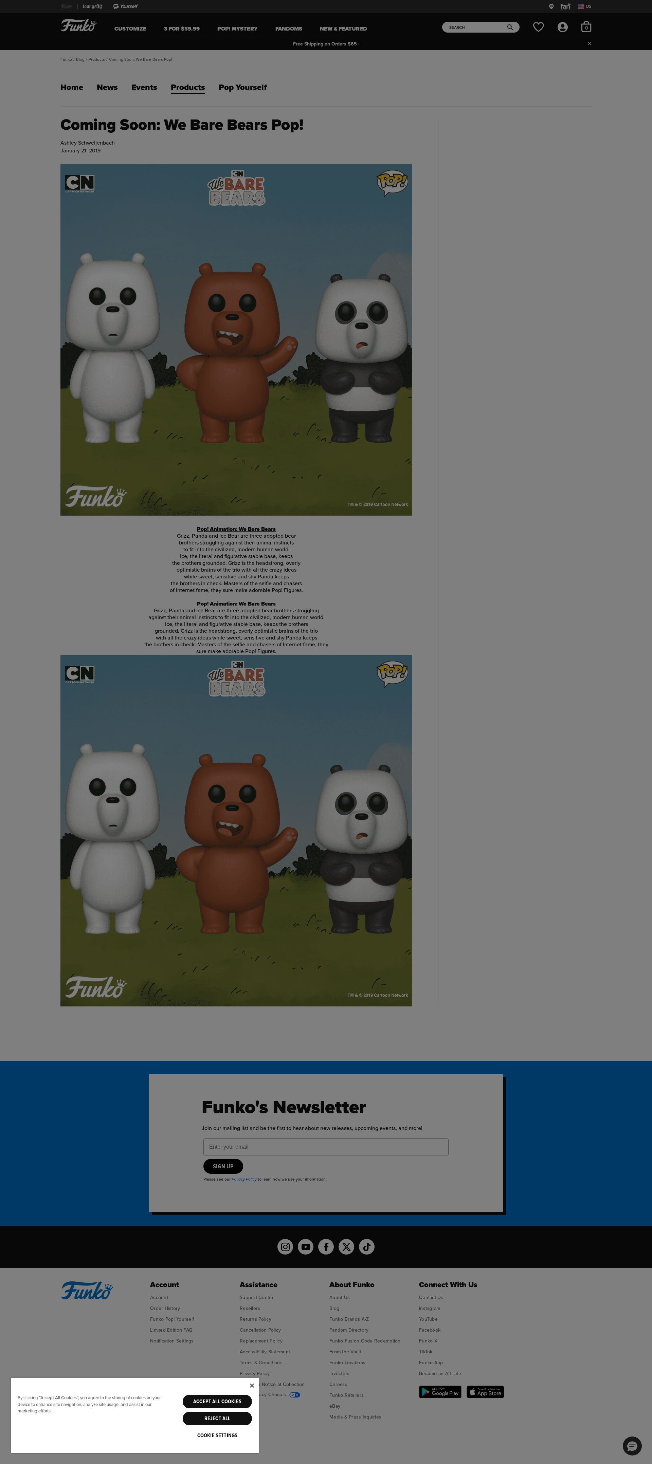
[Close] (252, 1386)
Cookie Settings (217, 1435)
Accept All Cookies (217, 1401)
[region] (135, 1415)
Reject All (217, 1418)
